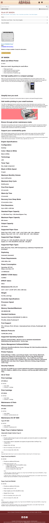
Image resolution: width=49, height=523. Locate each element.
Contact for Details (6, 52)
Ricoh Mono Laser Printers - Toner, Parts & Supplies (28, 14)
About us (9, 512)
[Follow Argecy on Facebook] (27, 517)
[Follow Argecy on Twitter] (24, 517)
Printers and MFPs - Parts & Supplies (9, 14)
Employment (22, 512)
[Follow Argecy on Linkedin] (22, 517)
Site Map (39, 512)
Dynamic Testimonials (16, 512)
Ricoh (18, 14)
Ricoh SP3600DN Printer (7, 44)
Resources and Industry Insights (32, 512)
